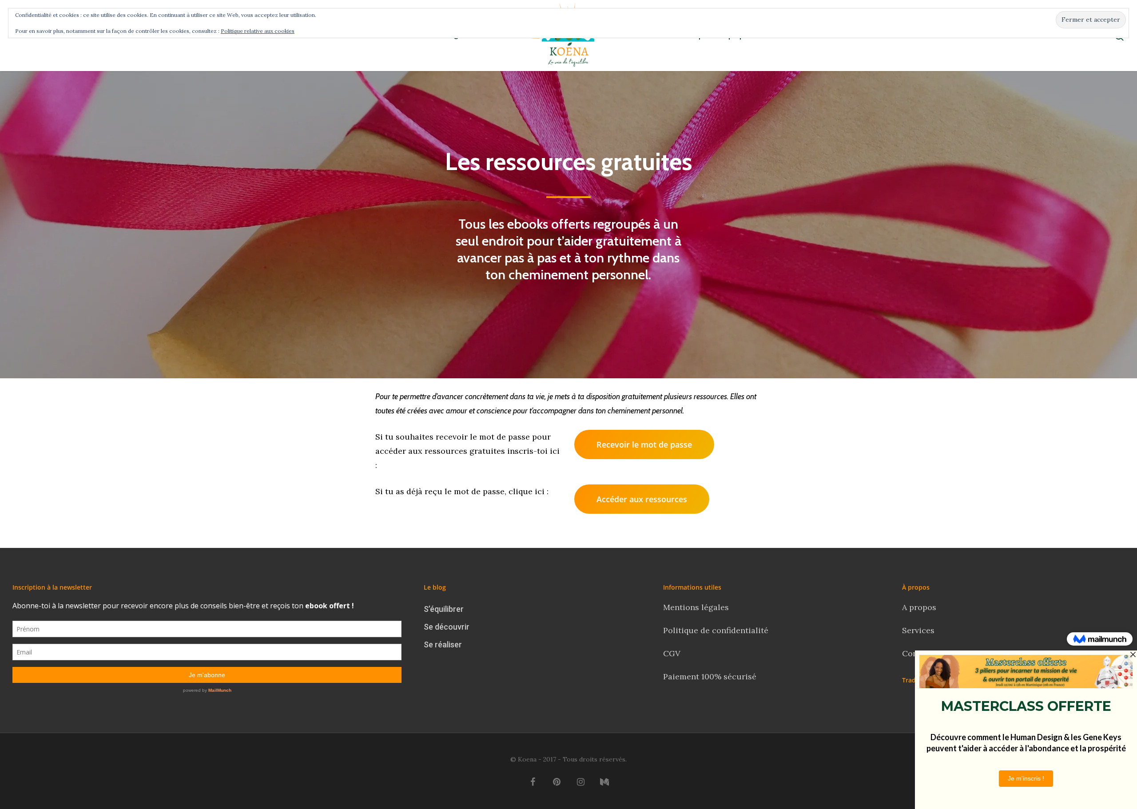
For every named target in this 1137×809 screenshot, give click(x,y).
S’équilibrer (444, 609)
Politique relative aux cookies (257, 31)
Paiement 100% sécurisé (709, 676)
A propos (919, 607)
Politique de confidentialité (717, 630)
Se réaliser (443, 644)
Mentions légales (696, 607)
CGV (671, 653)
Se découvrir (446, 626)
